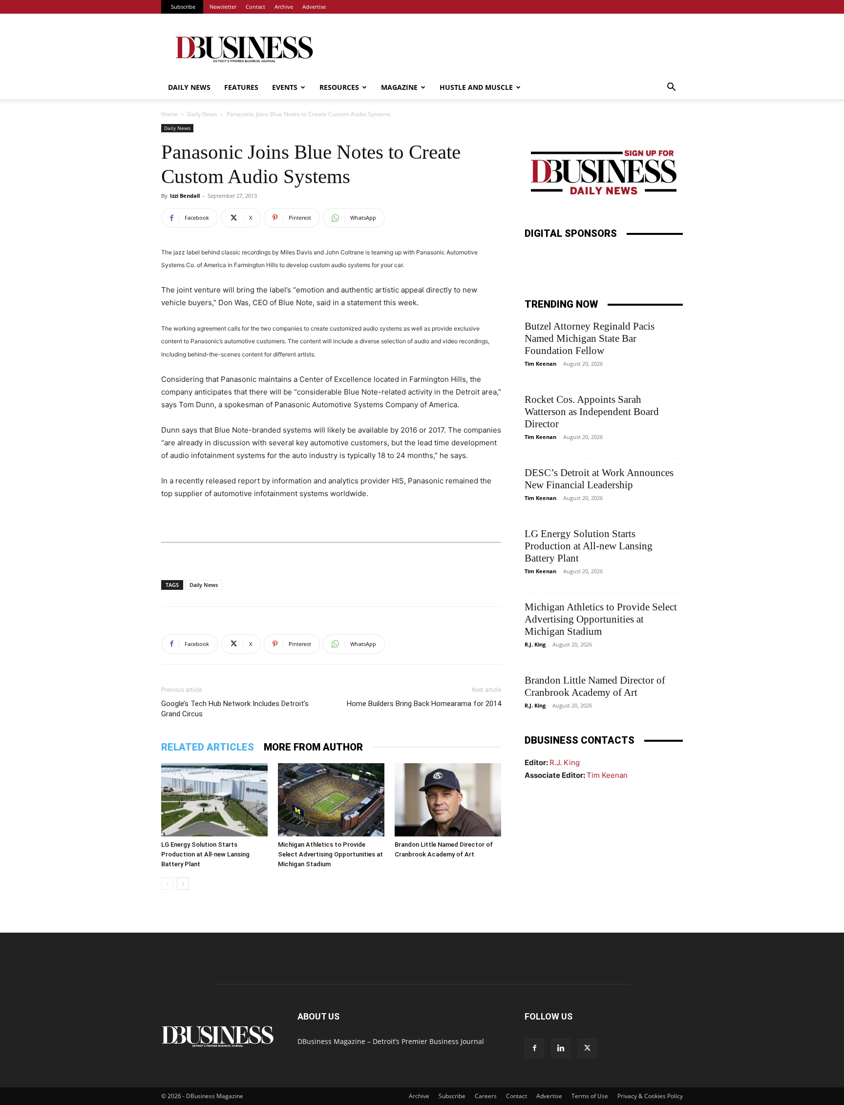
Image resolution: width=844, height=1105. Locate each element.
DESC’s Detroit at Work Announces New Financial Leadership (599, 479)
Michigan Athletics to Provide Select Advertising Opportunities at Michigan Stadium (330, 854)
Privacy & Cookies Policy (650, 1096)
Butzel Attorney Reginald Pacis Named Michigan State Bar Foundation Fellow (589, 338)
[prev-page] (167, 883)
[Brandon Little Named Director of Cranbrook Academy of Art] (448, 799)
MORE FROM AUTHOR (313, 747)
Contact (255, 6)
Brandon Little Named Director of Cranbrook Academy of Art (595, 686)
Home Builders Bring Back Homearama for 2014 (424, 703)
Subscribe (183, 6)
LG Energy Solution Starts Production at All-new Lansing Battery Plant (205, 854)
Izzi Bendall (185, 195)
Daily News (189, 87)
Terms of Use (589, 1096)
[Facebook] (534, 1048)
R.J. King (535, 644)
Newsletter (223, 6)
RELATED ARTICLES (207, 747)
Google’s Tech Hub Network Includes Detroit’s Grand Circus (235, 708)
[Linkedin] (560, 1048)
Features (241, 87)
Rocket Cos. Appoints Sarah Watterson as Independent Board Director (592, 412)
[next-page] (183, 883)
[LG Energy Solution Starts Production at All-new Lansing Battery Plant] (214, 799)
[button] (671, 88)
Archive (283, 6)
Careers (486, 1096)
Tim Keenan (540, 363)
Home (169, 114)
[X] (587, 1048)
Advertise (314, 6)
